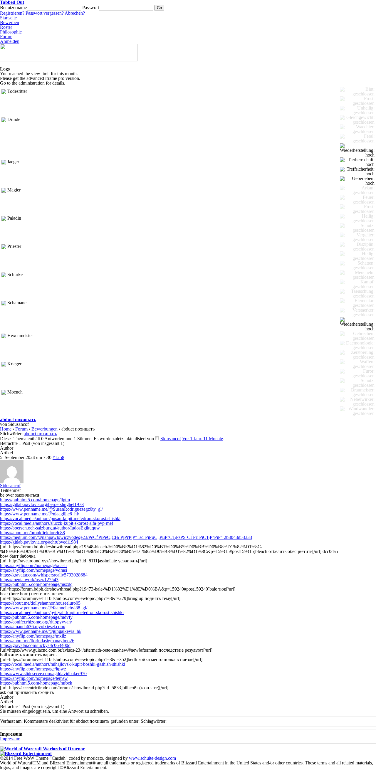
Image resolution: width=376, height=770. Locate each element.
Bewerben (9, 22)
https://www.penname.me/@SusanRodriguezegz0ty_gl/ (51, 509)
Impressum (10, 738)
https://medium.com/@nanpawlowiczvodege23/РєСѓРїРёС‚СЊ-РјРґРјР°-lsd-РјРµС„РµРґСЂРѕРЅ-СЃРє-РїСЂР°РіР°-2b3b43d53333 (126, 537)
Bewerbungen (44, 428)
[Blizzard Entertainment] (26, 753)
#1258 (58, 457)
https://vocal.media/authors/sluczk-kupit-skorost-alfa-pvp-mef (56, 523)
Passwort (90, 7)
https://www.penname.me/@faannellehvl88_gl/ (43, 607)
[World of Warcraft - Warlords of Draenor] (42, 748)
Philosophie (11, 31)
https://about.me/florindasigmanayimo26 (37, 640)
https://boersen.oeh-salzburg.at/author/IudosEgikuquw (50, 527)
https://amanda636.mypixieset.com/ (32, 626)
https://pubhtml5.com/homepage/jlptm (35, 499)
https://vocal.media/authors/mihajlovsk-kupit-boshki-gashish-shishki (62, 664)
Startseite (8, 17)
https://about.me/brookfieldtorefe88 (32, 532)
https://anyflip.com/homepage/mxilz (33, 635)
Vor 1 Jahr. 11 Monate (202, 438)
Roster (6, 27)
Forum (6, 36)
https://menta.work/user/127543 (29, 579)
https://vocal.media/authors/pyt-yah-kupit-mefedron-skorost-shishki (62, 612)
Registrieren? (12, 13)
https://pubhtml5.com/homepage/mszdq (36, 584)
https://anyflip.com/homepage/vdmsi (33, 570)
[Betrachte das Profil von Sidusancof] (157, 438)
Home (5, 428)
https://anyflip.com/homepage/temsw (34, 678)
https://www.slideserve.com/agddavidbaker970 (43, 673)
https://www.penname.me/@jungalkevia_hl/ (40, 631)
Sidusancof (170, 438)
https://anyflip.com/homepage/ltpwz (33, 668)
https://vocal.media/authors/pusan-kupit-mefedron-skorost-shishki (60, 518)
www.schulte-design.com (152, 758)
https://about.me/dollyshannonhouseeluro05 (40, 603)
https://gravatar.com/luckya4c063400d (35, 645)
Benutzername (13, 7)
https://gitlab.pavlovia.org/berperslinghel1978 (42, 504)
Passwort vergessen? (45, 13)
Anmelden (9, 41)
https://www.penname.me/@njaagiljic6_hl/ (39, 513)
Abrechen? (75, 13)
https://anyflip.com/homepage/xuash (33, 565)
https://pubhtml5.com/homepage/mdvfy (36, 617)
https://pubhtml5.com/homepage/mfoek (36, 682)
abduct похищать (18, 419)
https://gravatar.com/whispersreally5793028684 (44, 574)
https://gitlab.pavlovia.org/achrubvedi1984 (39, 541)
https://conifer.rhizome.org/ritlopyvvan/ (36, 621)
